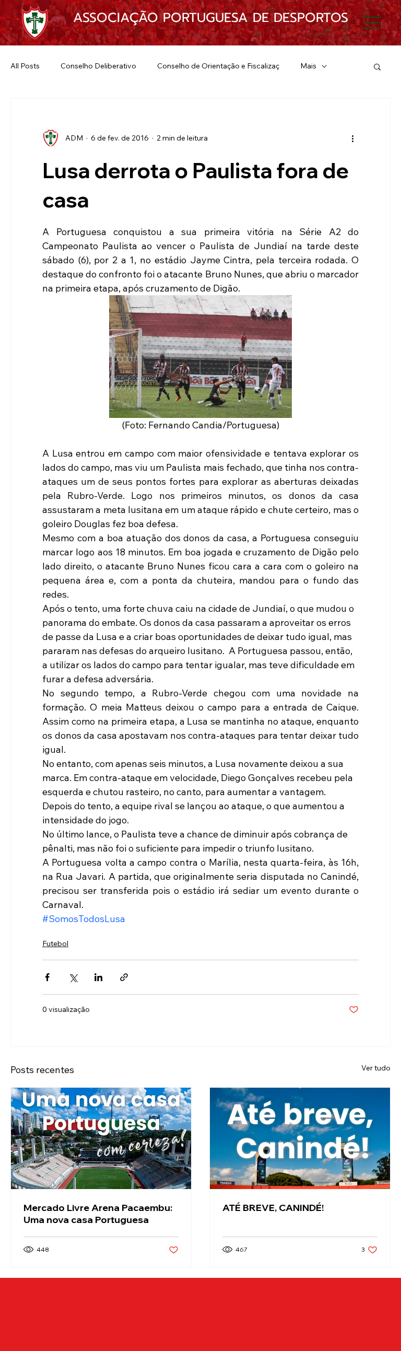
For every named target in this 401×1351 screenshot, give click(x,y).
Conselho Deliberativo (98, 66)
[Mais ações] (352, 138)
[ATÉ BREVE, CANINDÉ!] (300, 1138)
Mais (308, 66)
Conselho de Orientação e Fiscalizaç (218, 66)
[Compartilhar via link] (124, 977)
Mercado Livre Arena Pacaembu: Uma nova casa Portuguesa (97, 1214)
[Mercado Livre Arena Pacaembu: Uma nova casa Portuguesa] (101, 1138)
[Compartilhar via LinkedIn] (98, 977)
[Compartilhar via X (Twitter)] (73, 977)
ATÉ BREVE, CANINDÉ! (273, 1208)
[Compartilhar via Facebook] (47, 977)
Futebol (55, 943)
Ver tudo (376, 1068)
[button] (377, 66)
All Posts (25, 66)
